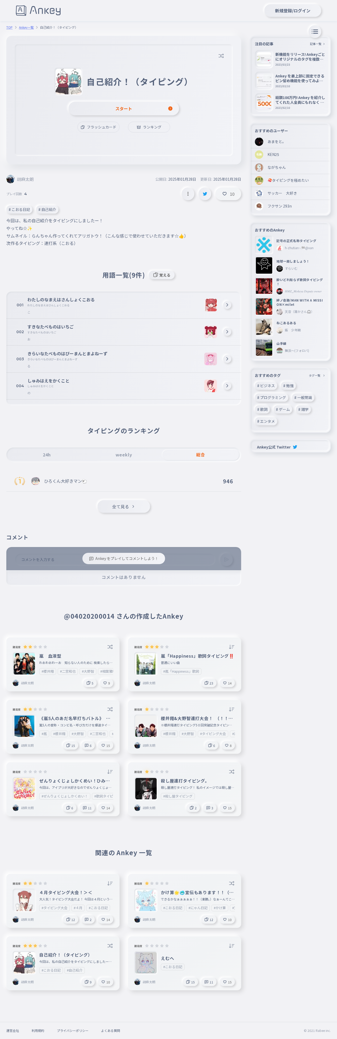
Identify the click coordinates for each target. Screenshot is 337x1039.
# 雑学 (303, 409)
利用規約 (38, 1030)
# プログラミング (271, 397)
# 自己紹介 (47, 209)
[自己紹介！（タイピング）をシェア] (205, 194)
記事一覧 (315, 44)
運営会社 (12, 1030)
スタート (123, 108)
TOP (9, 27)
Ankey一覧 (26, 27)
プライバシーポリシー (72, 1030)
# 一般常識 (303, 397)
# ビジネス (266, 385)
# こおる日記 (19, 209)
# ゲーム (283, 409)
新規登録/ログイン (292, 10)
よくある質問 (110, 1030)
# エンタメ (266, 421)
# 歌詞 (262, 409)
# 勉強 (288, 385)
